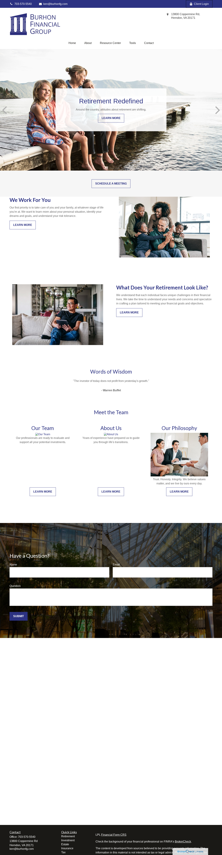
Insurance (67, 848)
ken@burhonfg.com (55, 3)
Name (13, 564)
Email (116, 564)
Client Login (201, 3)
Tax (63, 852)
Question (15, 585)
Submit (18, 616)
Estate (65, 844)
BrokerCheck (183, 841)
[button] (72, 43)
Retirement (68, 836)
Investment (68, 840)
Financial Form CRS (113, 834)
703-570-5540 (26, 836)
